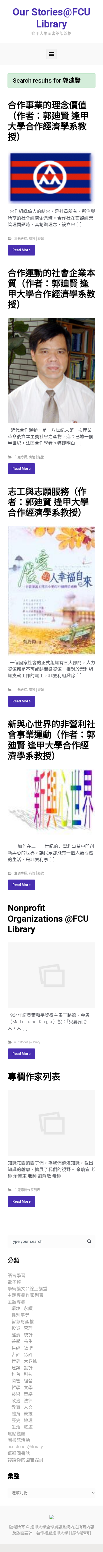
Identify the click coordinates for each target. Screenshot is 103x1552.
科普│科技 (22, 1374)
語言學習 (17, 1275)
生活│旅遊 (22, 1426)
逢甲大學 (38, 1527)
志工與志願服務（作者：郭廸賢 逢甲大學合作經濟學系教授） (48, 502)
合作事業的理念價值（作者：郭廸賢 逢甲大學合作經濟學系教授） (48, 121)
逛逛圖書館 (19, 1453)
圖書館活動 (19, 1440)
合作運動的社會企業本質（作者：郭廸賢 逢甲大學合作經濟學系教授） (51, 289)
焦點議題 (17, 1433)
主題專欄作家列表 (27, 1190)
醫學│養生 (22, 1341)
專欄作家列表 (34, 1077)
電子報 (14, 1282)
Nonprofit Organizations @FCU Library (48, 918)
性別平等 (21, 1315)
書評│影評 (22, 1354)
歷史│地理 (22, 1420)
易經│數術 (22, 1348)
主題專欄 (20, 238)
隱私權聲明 (81, 1533)
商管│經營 (36, 238)
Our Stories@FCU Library (51, 18)
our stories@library (27, 1042)
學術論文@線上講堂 (28, 1288)
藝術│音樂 (22, 1394)
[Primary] (51, 54)
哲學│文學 (22, 1387)
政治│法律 (22, 1400)
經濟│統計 (22, 1334)
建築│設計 (22, 1367)
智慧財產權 (23, 1321)
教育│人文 (22, 1407)
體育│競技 (22, 1413)
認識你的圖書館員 (26, 1459)
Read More (21, 250)
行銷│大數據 (24, 1361)
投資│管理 (22, 1328)
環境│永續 (22, 1308)
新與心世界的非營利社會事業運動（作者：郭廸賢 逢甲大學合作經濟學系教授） (51, 740)
